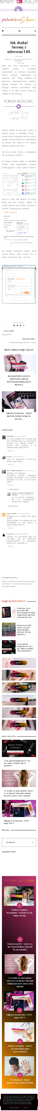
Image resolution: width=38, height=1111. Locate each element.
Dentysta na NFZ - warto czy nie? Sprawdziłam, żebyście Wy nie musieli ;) (25, 630)
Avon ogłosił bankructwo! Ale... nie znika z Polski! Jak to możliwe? (25, 647)
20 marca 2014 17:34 (27, 494)
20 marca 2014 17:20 (18, 456)
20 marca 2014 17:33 (29, 470)
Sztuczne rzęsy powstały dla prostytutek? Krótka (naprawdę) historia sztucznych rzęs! (26, 612)
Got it (26, 1107)
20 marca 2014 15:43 (20, 436)
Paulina (9, 456)
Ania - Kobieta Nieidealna (15, 470)
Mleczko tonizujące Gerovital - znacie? (23, 342)
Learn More (14, 1107)
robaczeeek (10, 436)
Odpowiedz (11, 450)
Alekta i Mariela (11, 513)
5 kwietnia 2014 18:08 (20, 534)
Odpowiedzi (14, 489)
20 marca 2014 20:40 (23, 513)
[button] (19, 31)
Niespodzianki (6, 334)
